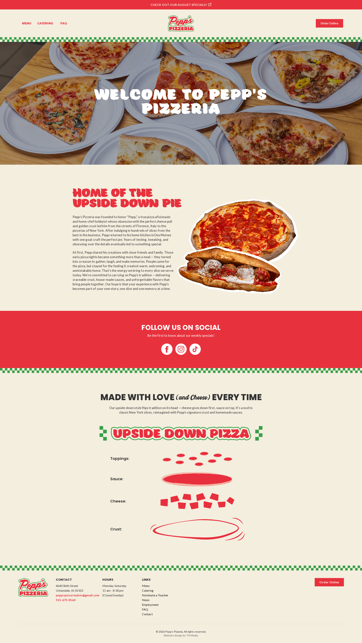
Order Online (329, 23)
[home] (181, 23)
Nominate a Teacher (155, 595)
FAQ (63, 23)
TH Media (192, 635)
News (146, 600)
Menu (26, 23)
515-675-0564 (65, 600)
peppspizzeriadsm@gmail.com (77, 595)
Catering (45, 23)
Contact (147, 614)
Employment (150, 604)
